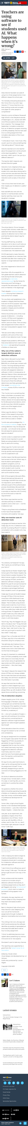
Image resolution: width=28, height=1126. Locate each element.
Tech (4, 970)
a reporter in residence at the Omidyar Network (17, 989)
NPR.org (18, 995)
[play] (20, 1123)
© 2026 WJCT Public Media (8, 1086)
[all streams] (25, 1123)
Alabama (6, 345)
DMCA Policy (6, 1098)
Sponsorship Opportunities (9, 1101)
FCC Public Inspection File (9, 1089)
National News (6, 1015)
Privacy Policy (6, 1095)
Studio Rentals (6, 1092)
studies (3, 293)
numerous (14, 291)
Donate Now (16, 3)
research (21, 291)
